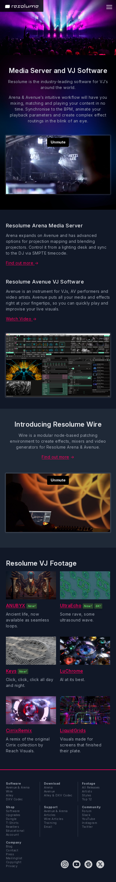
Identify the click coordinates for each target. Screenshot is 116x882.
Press (10, 854)
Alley (9, 795)
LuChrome (71, 671)
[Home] (21, 6)
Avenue (49, 791)
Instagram (89, 823)
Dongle (11, 819)
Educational (15, 831)
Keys (11, 671)
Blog (9, 846)
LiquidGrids (73, 730)
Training (50, 823)
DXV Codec (14, 799)
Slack (86, 815)
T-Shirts (12, 823)
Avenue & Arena (18, 787)
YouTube (88, 819)
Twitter (87, 827)
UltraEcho (70, 605)
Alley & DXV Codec (58, 795)
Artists (87, 791)
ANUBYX (15, 605)
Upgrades (13, 815)
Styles (86, 795)
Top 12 (87, 799)
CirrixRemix (19, 730)
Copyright (13, 862)
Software (13, 811)
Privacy (11, 866)
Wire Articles (53, 819)
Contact (12, 850)
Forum (87, 811)
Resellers (12, 827)
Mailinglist (14, 858)
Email (48, 827)
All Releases (91, 787)
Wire (9, 791)
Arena (48, 787)
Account (12, 835)
